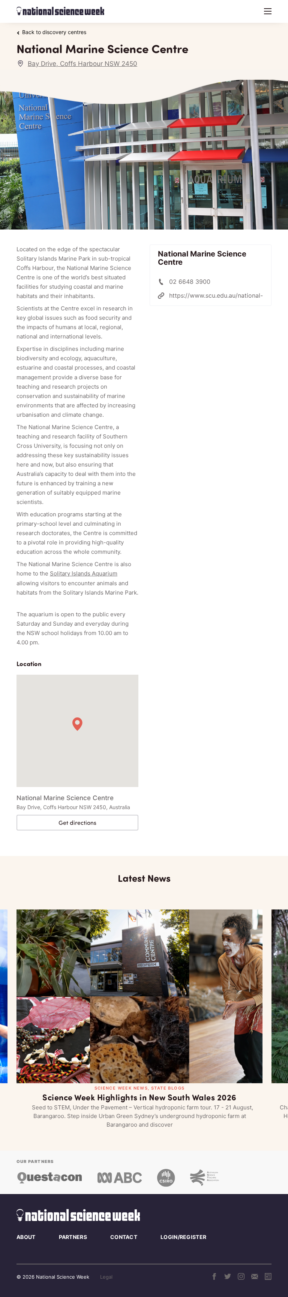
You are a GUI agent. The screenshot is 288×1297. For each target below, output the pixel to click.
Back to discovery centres (54, 32)
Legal (106, 1277)
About (26, 1237)
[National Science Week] (60, 11)
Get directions (77, 822)
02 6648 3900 (189, 281)
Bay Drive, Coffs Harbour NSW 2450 (82, 63)
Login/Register (183, 1237)
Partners (73, 1237)
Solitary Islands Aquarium (83, 573)
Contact (123, 1237)
